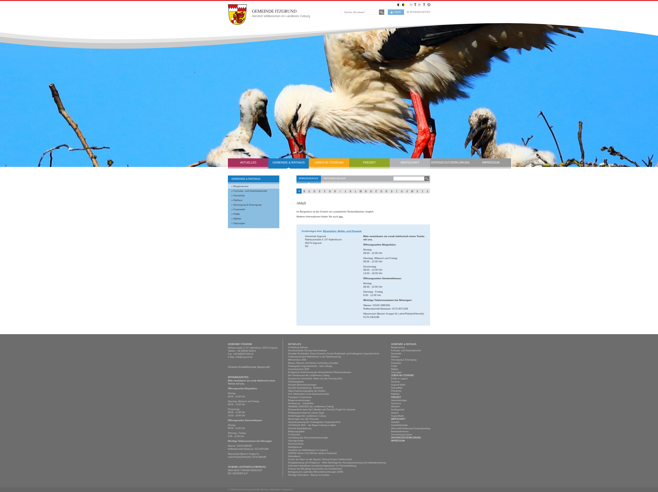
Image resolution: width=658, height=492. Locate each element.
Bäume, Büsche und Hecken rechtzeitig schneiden (313, 363)
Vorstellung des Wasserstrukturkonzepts (308, 437)
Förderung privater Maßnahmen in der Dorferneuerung (314, 356)
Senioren (395, 381)
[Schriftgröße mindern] (411, 5)
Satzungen (239, 223)
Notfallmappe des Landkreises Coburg (307, 416)
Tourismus (396, 403)
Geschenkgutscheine (401, 434)
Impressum (490, 162)
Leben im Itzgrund (329, 162)
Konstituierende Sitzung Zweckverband (307, 350)
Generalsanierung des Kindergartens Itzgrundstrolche (314, 422)
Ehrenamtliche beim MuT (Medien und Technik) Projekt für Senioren (321, 409)
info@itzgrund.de (244, 357)
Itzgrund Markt (398, 384)
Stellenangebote (296, 381)
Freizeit (369, 162)
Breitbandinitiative (400, 431)
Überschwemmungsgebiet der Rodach (307, 391)
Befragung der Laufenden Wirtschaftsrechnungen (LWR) (315, 472)
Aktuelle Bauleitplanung (299, 428)
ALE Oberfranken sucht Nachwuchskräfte (308, 394)
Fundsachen (294, 434)
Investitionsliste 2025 (298, 369)
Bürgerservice (240, 186)
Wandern (395, 406)
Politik (236, 214)
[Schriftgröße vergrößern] (419, 5)
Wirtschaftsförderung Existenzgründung (410, 428)
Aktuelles (248, 162)
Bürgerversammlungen (299, 400)
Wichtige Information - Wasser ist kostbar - (309, 475)
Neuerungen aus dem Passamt (303, 419)
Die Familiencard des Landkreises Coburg (308, 375)
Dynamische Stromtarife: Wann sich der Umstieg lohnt (315, 378)
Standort (395, 422)
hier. (341, 216)
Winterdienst (294, 456)
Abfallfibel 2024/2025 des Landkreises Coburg (310, 406)
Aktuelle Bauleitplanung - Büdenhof (305, 388)
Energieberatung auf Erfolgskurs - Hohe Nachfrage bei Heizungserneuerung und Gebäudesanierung (337, 462)
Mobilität (395, 394)
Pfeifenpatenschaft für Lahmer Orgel (306, 413)
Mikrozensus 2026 (297, 359)
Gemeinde (239, 195)
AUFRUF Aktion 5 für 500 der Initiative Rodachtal (312, 453)
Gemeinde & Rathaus (288, 162)
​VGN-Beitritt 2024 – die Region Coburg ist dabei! (312, 425)
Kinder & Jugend (399, 378)
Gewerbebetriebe (399, 425)
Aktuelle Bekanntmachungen (302, 384)
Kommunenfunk (296, 444)
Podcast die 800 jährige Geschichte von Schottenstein (315, 469)
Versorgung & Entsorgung (247, 204)
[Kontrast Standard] (399, 5)
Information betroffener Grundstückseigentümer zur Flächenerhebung (322, 465)
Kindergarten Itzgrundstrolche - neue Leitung (310, 366)
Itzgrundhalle (397, 416)
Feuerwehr (239, 209)
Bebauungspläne (296, 431)
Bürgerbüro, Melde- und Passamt (342, 231)
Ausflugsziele (397, 409)
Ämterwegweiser (335, 178)
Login (397, 12)
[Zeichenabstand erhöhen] (424, 5)
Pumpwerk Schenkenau (300, 397)
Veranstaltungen (399, 400)
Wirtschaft (410, 162)
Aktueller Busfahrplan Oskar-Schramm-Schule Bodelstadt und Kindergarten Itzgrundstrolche (333, 353)
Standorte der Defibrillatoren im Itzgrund (307, 450)
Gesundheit (396, 388)
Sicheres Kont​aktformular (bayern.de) (249, 366)
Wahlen (237, 218)
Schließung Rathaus (298, 347)
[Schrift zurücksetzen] (429, 5)
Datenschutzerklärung (450, 162)
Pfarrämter (396, 391)
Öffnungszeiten (420, 12)
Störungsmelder (296, 440)
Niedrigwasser (295, 447)
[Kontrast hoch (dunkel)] (403, 5)
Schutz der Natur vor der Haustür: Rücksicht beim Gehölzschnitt (320, 459)
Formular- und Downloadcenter (250, 191)
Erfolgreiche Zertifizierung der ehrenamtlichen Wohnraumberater (319, 372)
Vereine (394, 413)
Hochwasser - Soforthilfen (301, 403)
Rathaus (237, 200)
